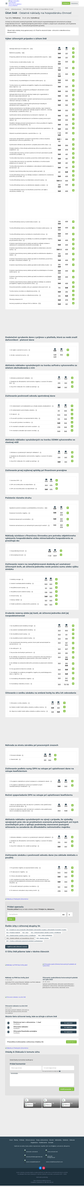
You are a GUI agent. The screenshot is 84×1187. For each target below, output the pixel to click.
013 (59, 383)
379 (66, 150)
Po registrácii (69, 1023)
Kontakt (50, 1142)
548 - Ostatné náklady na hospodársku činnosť (20, 938)
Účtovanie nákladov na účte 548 (16, 1006)
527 (66, 649)
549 (58, 431)
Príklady (21, 1140)
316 (66, 292)
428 (54, 355)
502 (46, 580)
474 (51, 481)
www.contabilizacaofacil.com (54, 1161)
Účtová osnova (30, 1140)
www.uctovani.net (52, 1151)
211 (67, 49)
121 (60, 133)
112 (65, 684)
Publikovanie (43, 1142)
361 (66, 133)
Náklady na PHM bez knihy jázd (17, 977)
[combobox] (63, 914)
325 (66, 91)
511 (61, 180)
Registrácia (74, 3)
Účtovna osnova (16, 9)
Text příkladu (13, 914)
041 (59, 379)
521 (46, 600)
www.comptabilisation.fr (33, 1161)
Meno (16, 1068)
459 (66, 176)
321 (66, 304)
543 (58, 415)
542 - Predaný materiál (13, 932)
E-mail (50, 1068)
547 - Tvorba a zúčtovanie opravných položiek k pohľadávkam (24, 941)
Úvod (11, 1140)
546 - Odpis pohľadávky (45, 935)
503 (46, 584)
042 (46, 481)
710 (59, 288)
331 (50, 756)
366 (66, 145)
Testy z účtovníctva (42, 1140)
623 (65, 379)
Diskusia (72, 1140)
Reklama (65, 1140)
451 (66, 154)
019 (59, 457)
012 (59, 842)
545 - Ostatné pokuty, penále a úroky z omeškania (21, 935)
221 (66, 53)
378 (58, 427)
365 (66, 139)
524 (46, 604)
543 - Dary (25, 932)
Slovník (51, 1140)
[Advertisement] (42, 206)
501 (59, 887)
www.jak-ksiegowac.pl (51, 1157)
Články (16, 1140)
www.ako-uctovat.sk (32, 1151)
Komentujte (14, 1073)
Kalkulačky (58, 1140)
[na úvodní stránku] (16, 3)
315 (59, 407)
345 (65, 407)
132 (67, 684)
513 (59, 419)
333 (66, 110)
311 (59, 411)
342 (61, 350)
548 (59, 49)
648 (65, 810)
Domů (7, 9)
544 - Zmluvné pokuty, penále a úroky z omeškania (46, 932)
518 (59, 61)
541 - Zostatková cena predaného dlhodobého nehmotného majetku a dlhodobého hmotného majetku (36, 929)
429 (54, 357)
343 (46, 485)
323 (66, 61)
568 (59, 82)
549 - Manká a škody (42, 938)
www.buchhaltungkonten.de (34, 1156)
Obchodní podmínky (42, 1177)
